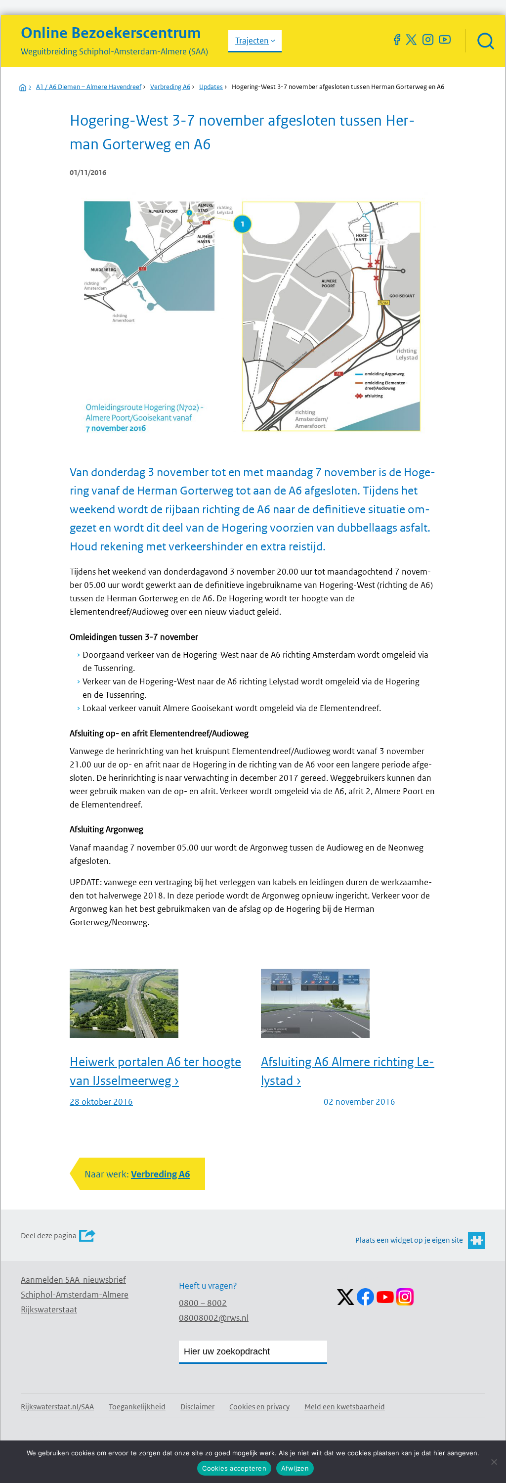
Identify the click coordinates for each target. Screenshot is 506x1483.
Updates (211, 87)
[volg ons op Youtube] (445, 39)
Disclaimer (197, 1406)
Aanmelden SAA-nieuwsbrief (73, 1279)
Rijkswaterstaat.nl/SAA (57, 1406)
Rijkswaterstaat (49, 1309)
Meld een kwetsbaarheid (344, 1406)
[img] (485, 40)
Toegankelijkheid (137, 1406)
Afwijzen (295, 1468)
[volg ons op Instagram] (428, 39)
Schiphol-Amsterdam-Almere (74, 1294)
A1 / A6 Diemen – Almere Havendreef (88, 87)
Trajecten (252, 40)
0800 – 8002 (203, 1303)
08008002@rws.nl (214, 1317)
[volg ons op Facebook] (397, 39)
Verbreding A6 (170, 87)
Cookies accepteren (234, 1468)
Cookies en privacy (259, 1406)
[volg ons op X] (411, 39)
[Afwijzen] (494, 1462)
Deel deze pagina (49, 1235)
